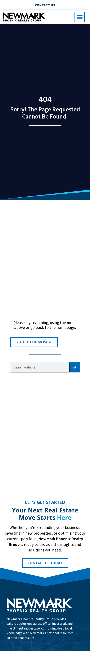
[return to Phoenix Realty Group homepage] (24, 17)
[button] (80, 17)
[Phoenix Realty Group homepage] (39, 605)
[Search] (74, 367)
